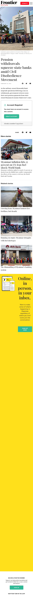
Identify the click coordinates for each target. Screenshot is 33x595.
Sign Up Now (25, 329)
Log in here (19, 123)
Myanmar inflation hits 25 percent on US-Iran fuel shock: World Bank (14, 164)
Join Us (16, 587)
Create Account (12, 116)
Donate (25, 3)
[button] (23, 83)
